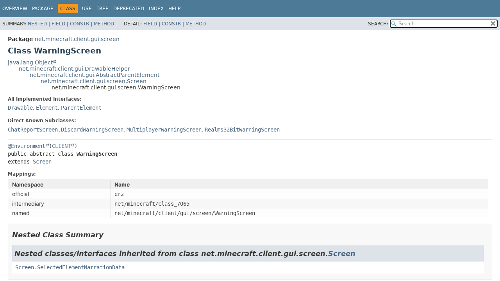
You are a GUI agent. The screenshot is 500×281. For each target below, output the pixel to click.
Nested (37, 24)
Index (156, 8)
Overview (14, 8)
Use (87, 8)
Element (47, 108)
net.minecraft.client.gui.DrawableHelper (74, 69)
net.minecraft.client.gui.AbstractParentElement (94, 75)
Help (174, 8)
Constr (79, 24)
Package (43, 8)
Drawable (20, 108)
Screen (42, 161)
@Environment (26, 146)
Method (104, 24)
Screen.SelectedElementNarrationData (70, 267)
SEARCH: (378, 24)
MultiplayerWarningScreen (164, 129)
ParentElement (81, 108)
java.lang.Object (30, 62)
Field (58, 24)
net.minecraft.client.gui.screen (77, 39)
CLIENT (61, 146)
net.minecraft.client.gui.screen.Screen (93, 81)
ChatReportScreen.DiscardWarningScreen (65, 129)
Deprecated (128, 8)
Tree (102, 8)
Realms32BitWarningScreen (242, 129)
